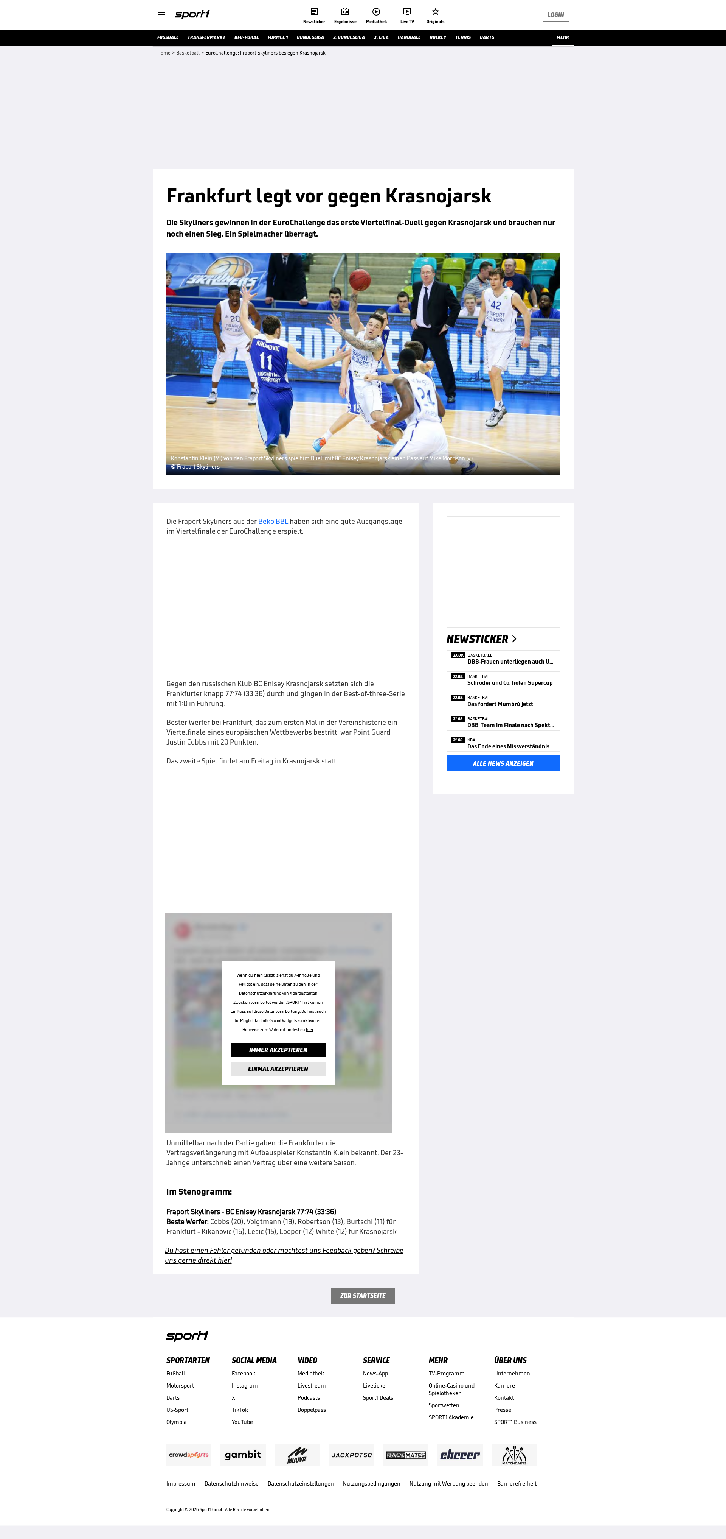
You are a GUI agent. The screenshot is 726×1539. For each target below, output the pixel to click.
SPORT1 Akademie (451, 1417)
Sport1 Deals (378, 1397)
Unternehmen (512, 1373)
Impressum (180, 1483)
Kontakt (504, 1397)
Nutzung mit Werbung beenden (449, 1483)
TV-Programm (447, 1373)
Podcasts (309, 1397)
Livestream (312, 1385)
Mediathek (311, 1373)
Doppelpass (312, 1409)
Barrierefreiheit (517, 1483)
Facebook (243, 1373)
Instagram (245, 1385)
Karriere (504, 1385)
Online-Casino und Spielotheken (452, 1389)
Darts (173, 1397)
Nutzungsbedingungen (371, 1483)
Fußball (175, 1373)
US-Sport (177, 1409)
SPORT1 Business (515, 1421)
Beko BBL (273, 521)
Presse (502, 1409)
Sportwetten (444, 1405)
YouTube (242, 1421)
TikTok (240, 1409)
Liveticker (375, 1385)
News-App (375, 1373)
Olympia (176, 1421)
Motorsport (180, 1385)
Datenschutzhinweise (232, 1483)
